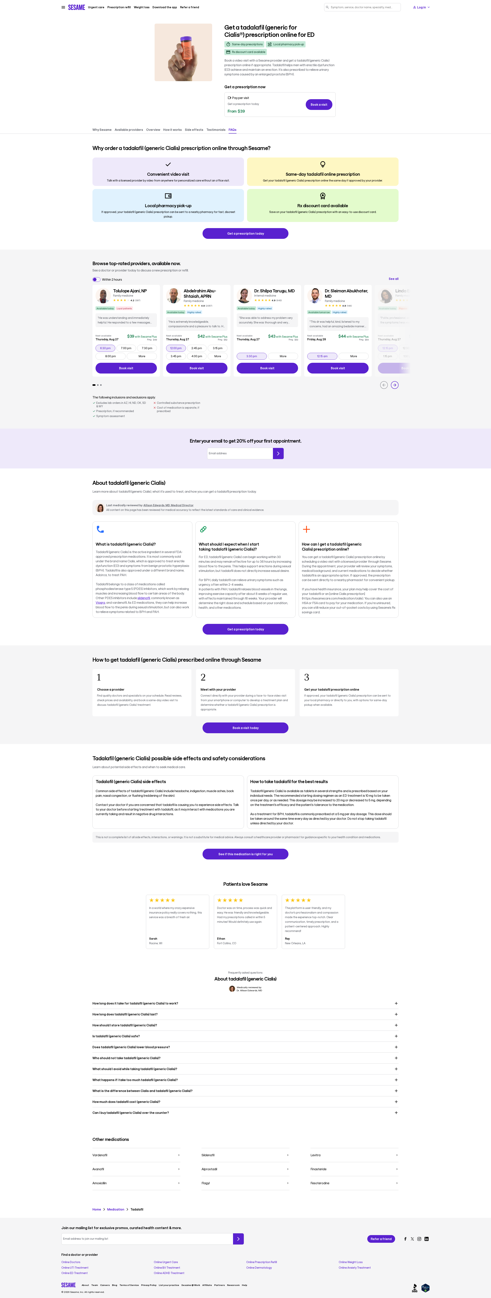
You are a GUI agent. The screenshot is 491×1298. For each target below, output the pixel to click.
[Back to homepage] (76, 7)
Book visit (138, 368)
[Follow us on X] (412, 1239)
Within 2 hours (112, 279)
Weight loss (141, 7)
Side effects (194, 129)
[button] (245, 1003)
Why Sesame (102, 129)
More (142, 356)
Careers (105, 1285)
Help (244, 1285)
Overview (153, 129)
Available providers (129, 129)
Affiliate (207, 1285)
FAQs (232, 129)
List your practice (169, 1285)
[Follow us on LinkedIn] (426, 1239)
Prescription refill (119, 7)
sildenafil (144, 598)
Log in (421, 7)
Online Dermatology (259, 1267)
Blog (114, 1285)
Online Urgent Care (166, 1262)
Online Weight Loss (351, 1262)
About (85, 1285)
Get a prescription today (245, 233)
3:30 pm (256, 356)
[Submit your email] (238, 1238)
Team (94, 1285)
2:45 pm (199, 348)
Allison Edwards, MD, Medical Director (168, 505)
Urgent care (96, 7)
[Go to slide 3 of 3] (101, 385)
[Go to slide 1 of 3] (94, 385)
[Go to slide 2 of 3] (98, 385)
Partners (219, 1285)
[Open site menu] (63, 7)
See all (394, 278)
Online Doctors (70, 1262)
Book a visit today (246, 728)
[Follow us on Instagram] (419, 1239)
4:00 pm (199, 356)
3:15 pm (220, 348)
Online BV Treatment (167, 1267)
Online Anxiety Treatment (355, 1267)
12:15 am (327, 356)
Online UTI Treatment (74, 1267)
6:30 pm (107, 348)
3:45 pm (178, 356)
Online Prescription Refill (261, 1262)
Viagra (100, 602)
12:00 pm (178, 348)
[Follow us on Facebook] (405, 1239)
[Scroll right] (395, 385)
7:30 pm (149, 348)
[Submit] (278, 453)
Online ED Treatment (74, 1273)
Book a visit (319, 104)
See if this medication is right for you (245, 854)
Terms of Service (129, 1285)
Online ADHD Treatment (169, 1273)
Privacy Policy (149, 1285)
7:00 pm (128, 348)
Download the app (164, 7)
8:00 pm (115, 356)
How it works (172, 129)
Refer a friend (189, 7)
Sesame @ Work (190, 1285)
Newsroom (233, 1285)
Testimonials (216, 129)
